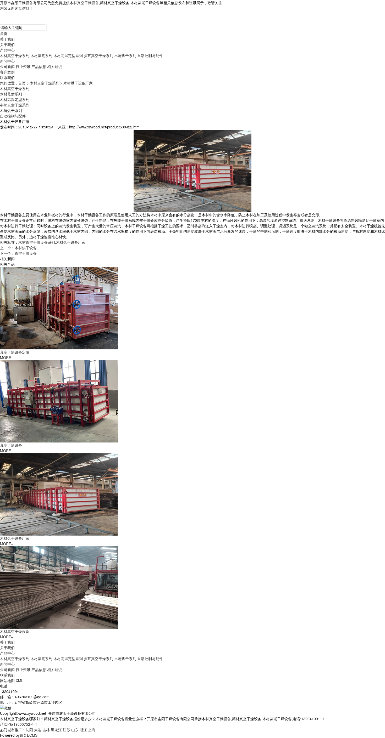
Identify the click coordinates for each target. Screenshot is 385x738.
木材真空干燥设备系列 (36, 242)
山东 (75, 729)
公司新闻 (7, 66)
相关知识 (54, 66)
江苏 (66, 729)
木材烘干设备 (26, 247)
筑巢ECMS (28, 735)
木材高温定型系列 (68, 55)
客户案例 (7, 72)
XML (19, 680)
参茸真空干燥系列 (98, 55)
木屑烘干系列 (125, 55)
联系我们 (7, 77)
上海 (91, 729)
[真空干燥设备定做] (59, 307)
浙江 (83, 729)
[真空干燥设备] (59, 400)
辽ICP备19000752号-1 (18, 724)
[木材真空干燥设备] (59, 586)
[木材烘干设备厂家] (59, 493)
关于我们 (7, 39)
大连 (37, 729)
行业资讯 (23, 66)
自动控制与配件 (150, 55)
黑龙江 (56, 729)
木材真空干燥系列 (14, 55)
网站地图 (7, 680)
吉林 (46, 729)
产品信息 (38, 66)
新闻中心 (7, 61)
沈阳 (29, 729)
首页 (3, 33)
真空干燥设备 (26, 253)
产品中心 (7, 50)
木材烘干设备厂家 (78, 83)
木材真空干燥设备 (84, 2)
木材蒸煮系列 (41, 55)
